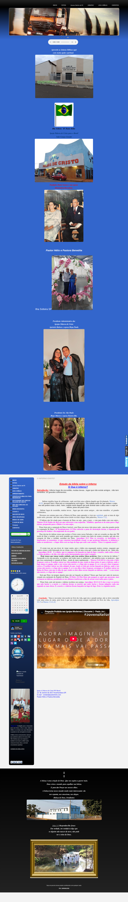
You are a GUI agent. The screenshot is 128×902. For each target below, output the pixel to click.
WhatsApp (29, 639)
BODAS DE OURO (18, 519)
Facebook (11, 636)
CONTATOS (115, 5)
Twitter (15, 636)
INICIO (55, 5)
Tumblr (25, 636)
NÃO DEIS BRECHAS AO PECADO (20, 505)
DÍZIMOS (14, 556)
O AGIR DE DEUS (17, 522)
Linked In (22, 636)
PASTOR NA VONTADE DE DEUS (21, 550)
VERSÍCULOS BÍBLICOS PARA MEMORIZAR (22, 497)
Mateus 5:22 (102, 517)
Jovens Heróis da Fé (76, 5)
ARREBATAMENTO (18, 493)
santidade (99, 515)
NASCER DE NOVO (18, 514)
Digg (29, 636)
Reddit (11, 639)
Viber (11, 643)
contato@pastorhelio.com (52, 695)
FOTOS (64, 5)
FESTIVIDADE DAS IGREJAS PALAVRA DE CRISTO (21, 501)
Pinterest (18, 636)
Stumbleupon (15, 639)
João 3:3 (55, 825)
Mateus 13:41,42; (49, 602)
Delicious (18, 639)
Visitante (15, 525)
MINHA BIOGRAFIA (18, 509)
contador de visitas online (17, 749)
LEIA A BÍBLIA (102, 5)
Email (15, 643)
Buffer (22, 639)
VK (25, 639)
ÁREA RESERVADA (18, 517)
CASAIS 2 (15, 511)
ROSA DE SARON (17, 553)
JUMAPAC (91, 5)
